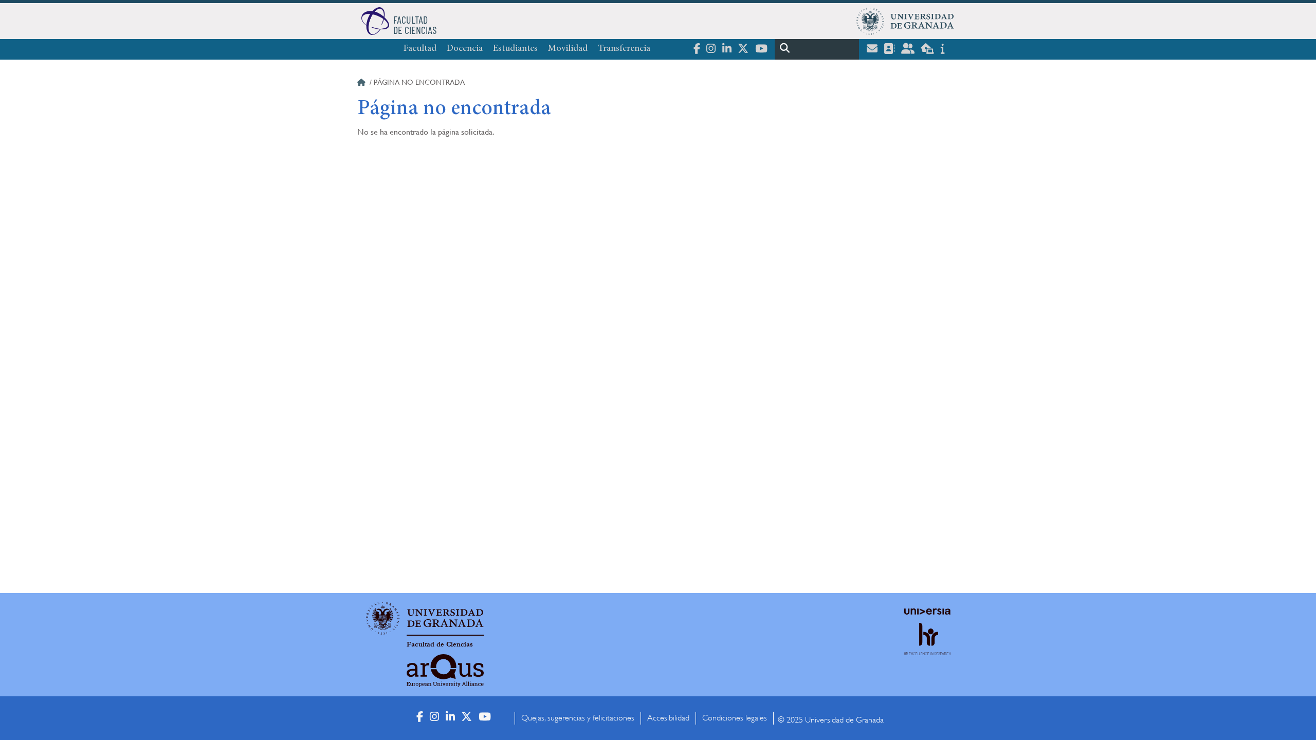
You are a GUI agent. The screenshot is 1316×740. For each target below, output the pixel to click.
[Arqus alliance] (445, 670)
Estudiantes (515, 48)
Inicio (362, 84)
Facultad (420, 48)
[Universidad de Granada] (905, 21)
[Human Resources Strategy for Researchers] (927, 648)
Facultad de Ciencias (440, 644)
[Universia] (927, 611)
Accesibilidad (668, 718)
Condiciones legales (734, 718)
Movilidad (568, 48)
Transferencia (624, 48)
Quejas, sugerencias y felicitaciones (577, 718)
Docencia (465, 48)
